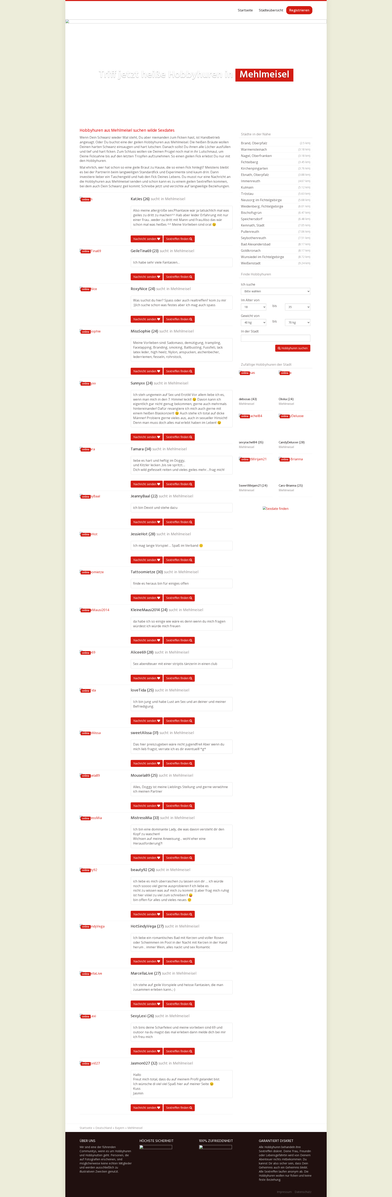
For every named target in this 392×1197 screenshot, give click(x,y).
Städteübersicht (271, 10)
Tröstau (275, 193)
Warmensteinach (275, 149)
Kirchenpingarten (275, 168)
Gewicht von (250, 316)
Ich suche (248, 284)
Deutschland (103, 1128)
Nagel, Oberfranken (275, 155)
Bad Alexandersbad (275, 244)
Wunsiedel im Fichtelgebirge (275, 257)
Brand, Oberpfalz (275, 143)
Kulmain (275, 187)
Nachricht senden (145, 239)
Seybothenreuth (275, 238)
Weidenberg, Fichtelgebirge (275, 206)
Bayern (119, 1128)
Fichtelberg (275, 162)
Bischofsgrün (275, 212)
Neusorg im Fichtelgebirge (275, 200)
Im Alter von (250, 300)
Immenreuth (275, 181)
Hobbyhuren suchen (294, 348)
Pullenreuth (275, 231)
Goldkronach (275, 250)
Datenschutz (303, 1192)
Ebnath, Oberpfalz (275, 174)
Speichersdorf (275, 219)
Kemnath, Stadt (275, 225)
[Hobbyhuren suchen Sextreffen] (80, 10)
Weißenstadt (275, 263)
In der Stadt (250, 331)
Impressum (284, 1192)
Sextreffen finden (177, 239)
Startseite (245, 10)
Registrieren (299, 10)
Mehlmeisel (175, 199)
